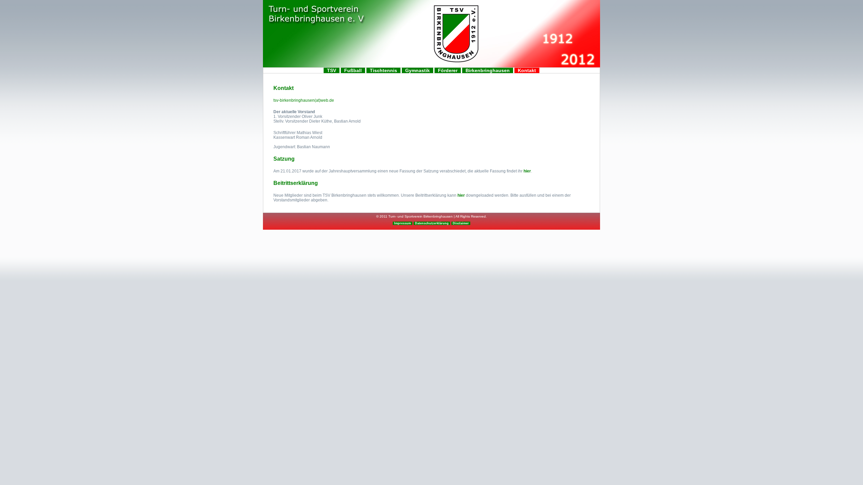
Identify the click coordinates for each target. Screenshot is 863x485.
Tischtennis (383, 70)
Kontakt (527, 70)
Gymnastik (417, 70)
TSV (331, 70)
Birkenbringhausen (488, 70)
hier (527, 171)
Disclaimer (461, 223)
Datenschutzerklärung (432, 223)
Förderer (447, 70)
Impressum (402, 223)
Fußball (353, 70)
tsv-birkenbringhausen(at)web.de (303, 100)
